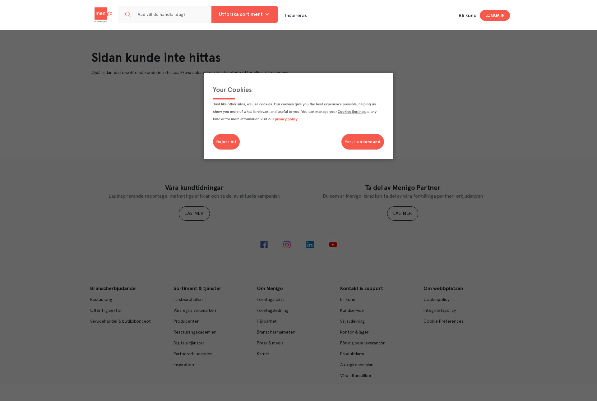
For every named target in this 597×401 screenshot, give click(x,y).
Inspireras (296, 15)
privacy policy (286, 119)
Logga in (495, 15)
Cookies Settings (352, 111)
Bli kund (468, 15)
